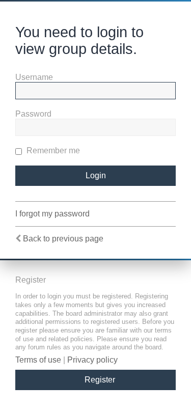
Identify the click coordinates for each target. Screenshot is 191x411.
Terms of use (38, 359)
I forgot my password (52, 213)
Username (34, 77)
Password (33, 113)
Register (100, 379)
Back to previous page (63, 238)
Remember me (52, 150)
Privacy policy (92, 359)
